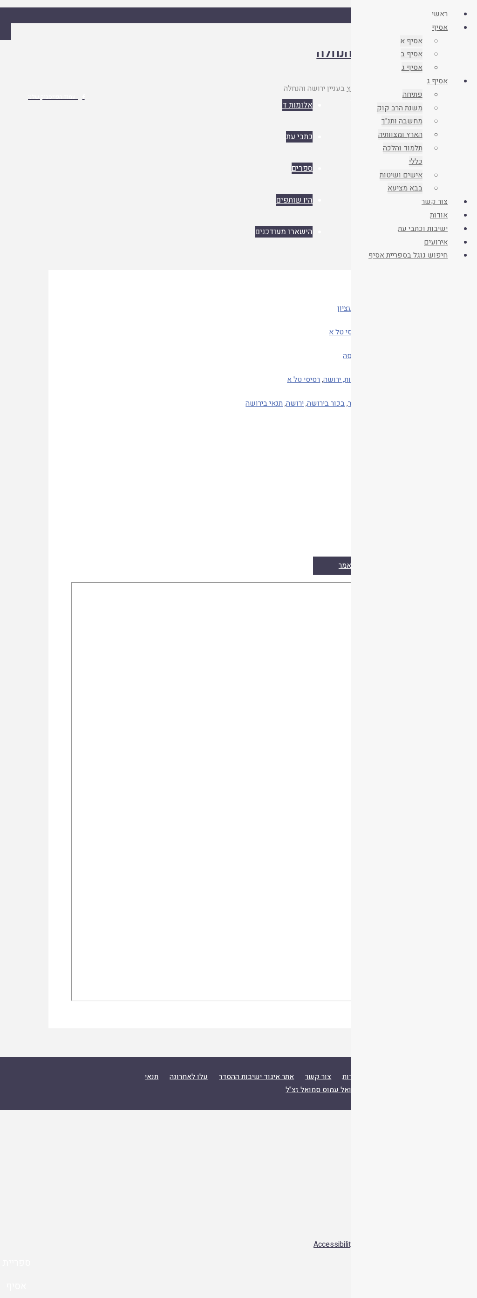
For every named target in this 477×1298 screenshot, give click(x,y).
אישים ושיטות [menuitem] (401, 175)
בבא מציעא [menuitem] (405, 188)
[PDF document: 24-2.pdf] (239, 791)
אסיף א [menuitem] (411, 41)
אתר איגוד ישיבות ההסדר (256, 1076)
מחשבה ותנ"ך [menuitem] (402, 121)
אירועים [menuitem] (436, 242)
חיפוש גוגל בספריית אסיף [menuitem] (408, 255)
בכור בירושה (326, 403)
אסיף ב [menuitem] (411, 54)
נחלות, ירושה (342, 379)
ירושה (295, 403)
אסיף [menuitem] (440, 27)
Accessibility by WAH (347, 1244)
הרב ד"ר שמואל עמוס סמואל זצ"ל (336, 1089)
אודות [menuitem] (439, 215)
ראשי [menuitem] (440, 14)
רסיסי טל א (345, 332)
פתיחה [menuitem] (412, 94)
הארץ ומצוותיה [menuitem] (400, 134)
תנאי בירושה (264, 403)
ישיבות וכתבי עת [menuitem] (423, 228)
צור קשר (318, 1076)
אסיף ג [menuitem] (412, 67)
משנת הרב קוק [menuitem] (399, 108)
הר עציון (349, 308)
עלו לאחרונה (189, 1076)
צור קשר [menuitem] (435, 201)
